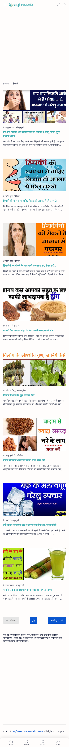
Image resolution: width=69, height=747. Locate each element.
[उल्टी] (8, 325)
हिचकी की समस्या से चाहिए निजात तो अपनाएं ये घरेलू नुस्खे (29, 200)
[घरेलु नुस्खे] (20, 127)
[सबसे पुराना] (57, 620)
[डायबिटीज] (19, 455)
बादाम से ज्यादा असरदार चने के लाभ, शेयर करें (24, 460)
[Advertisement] (34, 47)
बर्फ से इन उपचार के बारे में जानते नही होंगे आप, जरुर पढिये (29, 525)
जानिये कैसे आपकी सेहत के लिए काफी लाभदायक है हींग (28, 330)
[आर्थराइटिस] (21, 390)
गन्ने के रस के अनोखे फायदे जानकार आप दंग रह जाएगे (27, 589)
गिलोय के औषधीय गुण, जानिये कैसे (18, 395)
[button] (58, 4)
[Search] (64, 4)
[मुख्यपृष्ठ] (33, 620)
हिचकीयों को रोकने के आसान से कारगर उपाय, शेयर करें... (29, 265)
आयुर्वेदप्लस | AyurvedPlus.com (28, 731)
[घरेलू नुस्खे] (15, 520)
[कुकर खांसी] (10, 585)
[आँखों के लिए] (10, 390)
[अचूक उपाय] (10, 127)
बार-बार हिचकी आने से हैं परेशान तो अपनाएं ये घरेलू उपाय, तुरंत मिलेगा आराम (31, 134)
